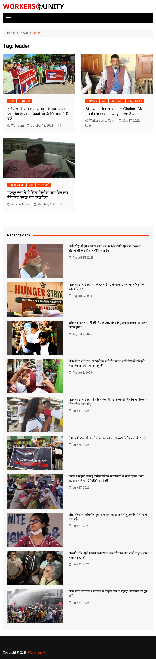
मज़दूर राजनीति (135, 100)
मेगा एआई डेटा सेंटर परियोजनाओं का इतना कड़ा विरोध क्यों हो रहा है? (108, 438)
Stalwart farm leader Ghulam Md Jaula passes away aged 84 (114, 111)
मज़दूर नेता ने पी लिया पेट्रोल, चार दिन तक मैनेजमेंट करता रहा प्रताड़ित (37, 195)
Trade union (16, 184)
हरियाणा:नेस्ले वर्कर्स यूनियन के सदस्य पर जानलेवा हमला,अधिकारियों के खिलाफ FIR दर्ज (37, 113)
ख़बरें (11, 100)
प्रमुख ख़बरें (24, 100)
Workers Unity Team (102, 120)
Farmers (92, 100)
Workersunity (37, 652)
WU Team (17, 125)
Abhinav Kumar (21, 204)
